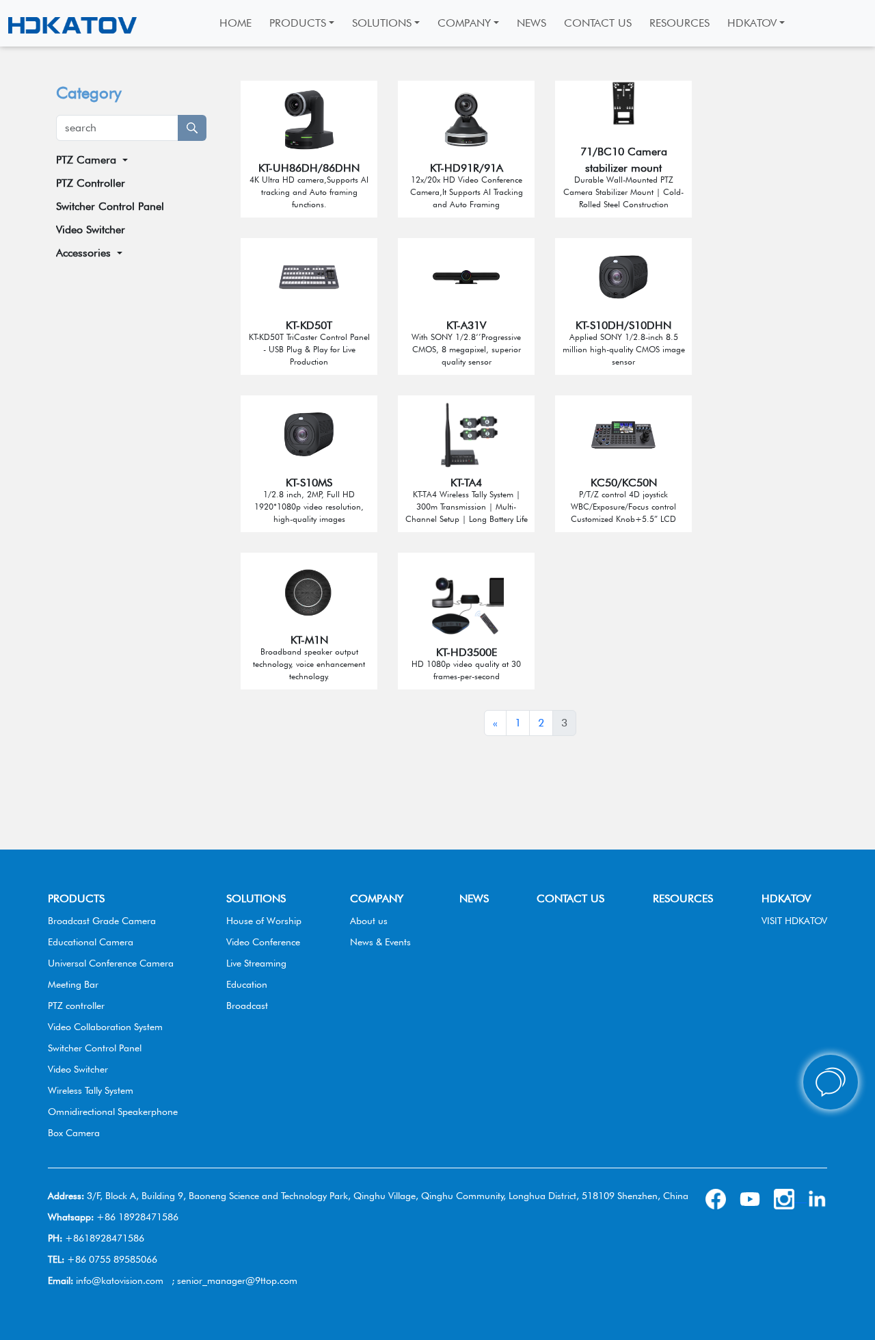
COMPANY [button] (464, 22)
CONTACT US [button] (598, 22)
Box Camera (74, 1132)
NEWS (474, 898)
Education (246, 984)
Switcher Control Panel (110, 206)
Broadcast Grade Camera (102, 920)
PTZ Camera (86, 159)
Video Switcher (90, 229)
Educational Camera (90, 941)
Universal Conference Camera (111, 963)
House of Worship (263, 920)
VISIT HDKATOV (794, 920)
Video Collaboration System (105, 1026)
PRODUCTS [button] (297, 22)
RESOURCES (683, 898)
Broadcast (247, 1005)
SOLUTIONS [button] (382, 22)
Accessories (83, 252)
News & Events (380, 941)
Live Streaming (256, 963)
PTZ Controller (90, 182)
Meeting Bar (73, 984)
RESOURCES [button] (679, 22)
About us (369, 920)
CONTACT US (570, 898)
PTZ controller (76, 1005)
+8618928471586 (104, 1238)
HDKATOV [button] (752, 22)
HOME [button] (235, 22)
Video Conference (263, 941)
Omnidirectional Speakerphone (113, 1111)
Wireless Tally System (90, 1090)
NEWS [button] (531, 22)
